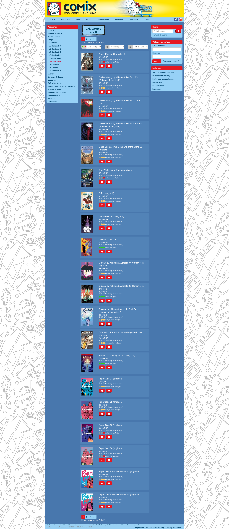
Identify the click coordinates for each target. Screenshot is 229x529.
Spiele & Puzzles (54, 89)
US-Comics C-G (55, 52)
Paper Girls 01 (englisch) (110, 378)
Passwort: (156, 53)
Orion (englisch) (106, 193)
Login (156, 61)
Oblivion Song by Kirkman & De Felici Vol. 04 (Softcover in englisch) (120, 125)
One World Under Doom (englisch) (115, 169)
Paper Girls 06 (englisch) (110, 448)
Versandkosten (117, 59)
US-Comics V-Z (55, 70)
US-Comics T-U (55, 67)
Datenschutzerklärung (155, 527)
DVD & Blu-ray (54, 83)
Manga (51, 39)
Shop (78, 19)
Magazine (52, 80)
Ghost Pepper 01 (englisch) (112, 53)
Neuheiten (65, 19)
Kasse (147, 19)
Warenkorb (134, 19)
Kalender (51, 98)
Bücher (51, 74)
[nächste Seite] (94, 39)
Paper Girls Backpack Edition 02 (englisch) (119, 494)
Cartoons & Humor (55, 77)
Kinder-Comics (54, 36)
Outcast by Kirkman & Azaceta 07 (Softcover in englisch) (121, 264)
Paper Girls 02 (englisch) (110, 401)
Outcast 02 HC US (108, 239)
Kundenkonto (103, 19)
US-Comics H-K (55, 55)
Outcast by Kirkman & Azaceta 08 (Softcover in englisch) (121, 287)
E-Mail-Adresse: (158, 45)
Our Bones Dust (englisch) (111, 216)
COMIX (52, 19)
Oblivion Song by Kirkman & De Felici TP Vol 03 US (121, 102)
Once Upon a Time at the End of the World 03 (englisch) (120, 148)
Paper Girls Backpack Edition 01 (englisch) (119, 471)
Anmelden (119, 19)
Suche (88, 19)
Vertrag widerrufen (174, 527)
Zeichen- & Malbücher (57, 92)
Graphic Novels (54, 33)
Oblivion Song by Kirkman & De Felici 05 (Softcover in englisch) (118, 78)
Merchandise (53, 95)
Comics (51, 30)
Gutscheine (52, 102)
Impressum (139, 527)
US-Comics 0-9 (55, 46)
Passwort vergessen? (171, 61)
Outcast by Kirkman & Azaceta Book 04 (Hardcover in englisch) (117, 310)
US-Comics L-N (55, 58)
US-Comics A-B (55, 49)
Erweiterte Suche (160, 35)
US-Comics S (54, 64)
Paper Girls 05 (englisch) (110, 424)
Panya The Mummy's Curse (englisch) (117, 355)
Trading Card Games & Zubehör (61, 86)
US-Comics (52, 42)
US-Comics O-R (55, 61)
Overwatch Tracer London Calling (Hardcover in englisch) (121, 333)
